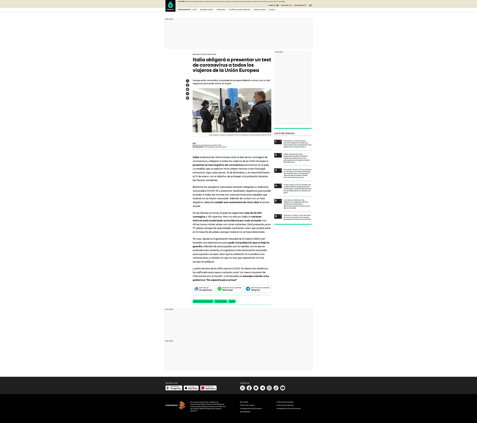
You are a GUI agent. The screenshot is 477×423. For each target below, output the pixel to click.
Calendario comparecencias (215, 1)
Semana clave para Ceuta (194, 1)
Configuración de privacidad (250, 408)
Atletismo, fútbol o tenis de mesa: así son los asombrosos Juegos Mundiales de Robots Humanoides (297, 217)
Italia (232, 301)
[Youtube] (282, 390)
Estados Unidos (206, 9)
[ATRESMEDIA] (176, 407)
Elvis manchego (279, 1)
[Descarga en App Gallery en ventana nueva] (208, 390)
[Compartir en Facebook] (187, 86)
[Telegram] (262, 390)
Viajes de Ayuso (246, 1)
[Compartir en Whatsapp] (187, 90)
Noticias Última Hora (203, 301)
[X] (187, 82)
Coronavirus (221, 301)
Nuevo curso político (233, 1)
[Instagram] (269, 390)
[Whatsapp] (255, 390)
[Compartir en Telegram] (187, 95)
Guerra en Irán (257, 1)
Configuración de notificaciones (289, 408)
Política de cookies (247, 405)
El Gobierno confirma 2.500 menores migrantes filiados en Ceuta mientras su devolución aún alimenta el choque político (297, 144)
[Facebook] (249, 390)
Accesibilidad (245, 412)
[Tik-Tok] (276, 390)
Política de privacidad (285, 402)
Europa (272, 9)
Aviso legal (244, 402)
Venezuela (221, 9)
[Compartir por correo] (187, 99)
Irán (195, 9)
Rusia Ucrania (268, 1)
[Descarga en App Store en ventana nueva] (191, 390)
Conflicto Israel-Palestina (239, 9)
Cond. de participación (285, 405)
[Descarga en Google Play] (173, 390)
